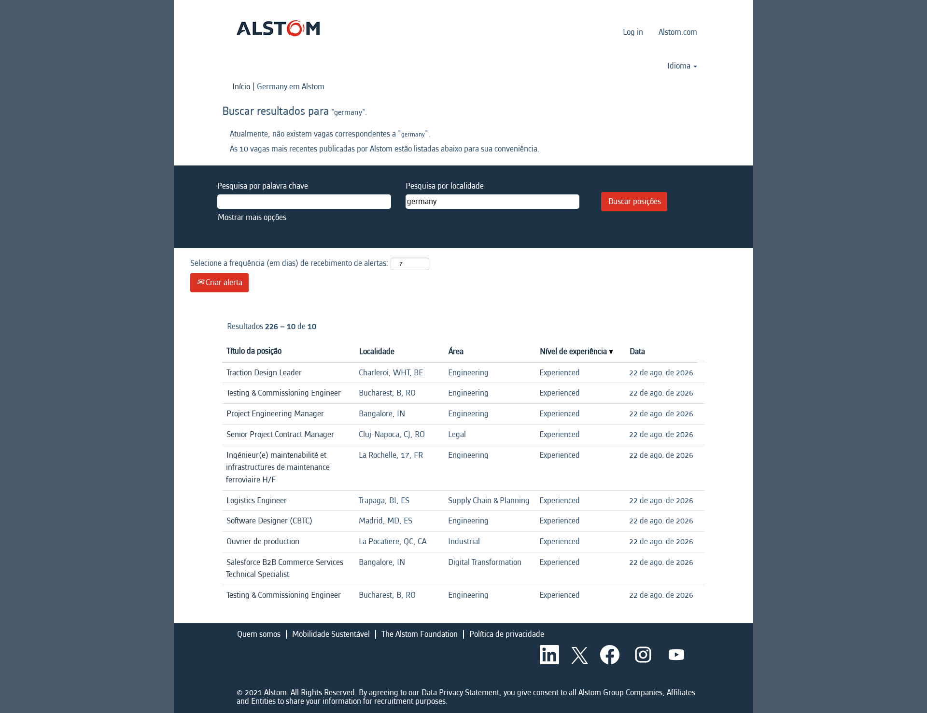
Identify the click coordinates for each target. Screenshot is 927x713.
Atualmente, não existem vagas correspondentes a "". (330, 134)
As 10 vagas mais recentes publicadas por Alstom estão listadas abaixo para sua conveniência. (384, 149)
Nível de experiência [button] (574, 351)
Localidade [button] (376, 351)
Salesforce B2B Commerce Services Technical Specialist (284, 568)
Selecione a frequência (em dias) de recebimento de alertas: (289, 263)
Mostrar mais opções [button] (252, 217)
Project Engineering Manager (275, 414)
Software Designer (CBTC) (269, 521)
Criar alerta (223, 282)
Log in (633, 32)
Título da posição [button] (253, 351)
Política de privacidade (506, 634)
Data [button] (637, 351)
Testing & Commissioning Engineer (283, 393)
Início (241, 87)
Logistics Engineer (256, 500)
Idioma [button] (679, 66)
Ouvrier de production (262, 541)
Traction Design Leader (264, 373)
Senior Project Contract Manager (280, 434)
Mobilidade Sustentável (331, 634)
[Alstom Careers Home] (278, 28)
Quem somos (259, 634)
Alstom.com (678, 32)
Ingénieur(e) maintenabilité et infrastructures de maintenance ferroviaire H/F (278, 467)
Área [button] (456, 351)
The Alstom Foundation (419, 634)
